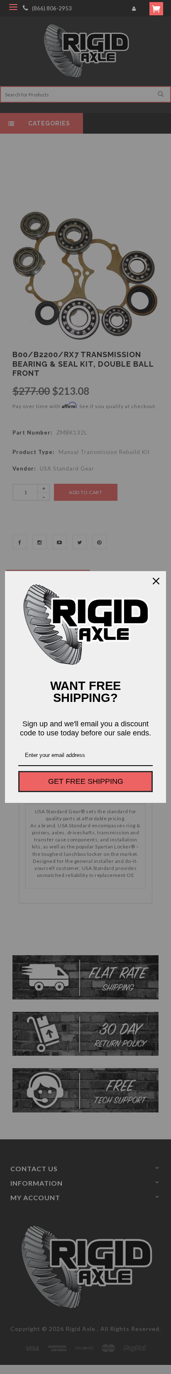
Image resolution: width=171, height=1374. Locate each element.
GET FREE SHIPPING (85, 781)
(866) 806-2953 (52, 8)
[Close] (156, 581)
